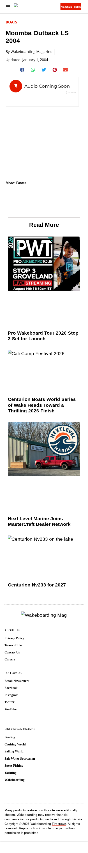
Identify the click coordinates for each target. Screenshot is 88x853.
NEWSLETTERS (71, 6)
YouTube (10, 709)
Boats (11, 22)
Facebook (11, 688)
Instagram (12, 695)
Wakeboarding (15, 780)
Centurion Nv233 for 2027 (37, 584)
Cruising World (15, 744)
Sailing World (14, 751)
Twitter (9, 702)
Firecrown (59, 823)
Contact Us (12, 652)
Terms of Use (13, 645)
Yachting (10, 773)
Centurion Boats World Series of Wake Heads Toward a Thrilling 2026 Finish (42, 405)
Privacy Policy (14, 638)
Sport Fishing (14, 765)
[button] (22, 69)
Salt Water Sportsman (20, 758)
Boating (10, 737)
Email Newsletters (17, 681)
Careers (10, 659)
